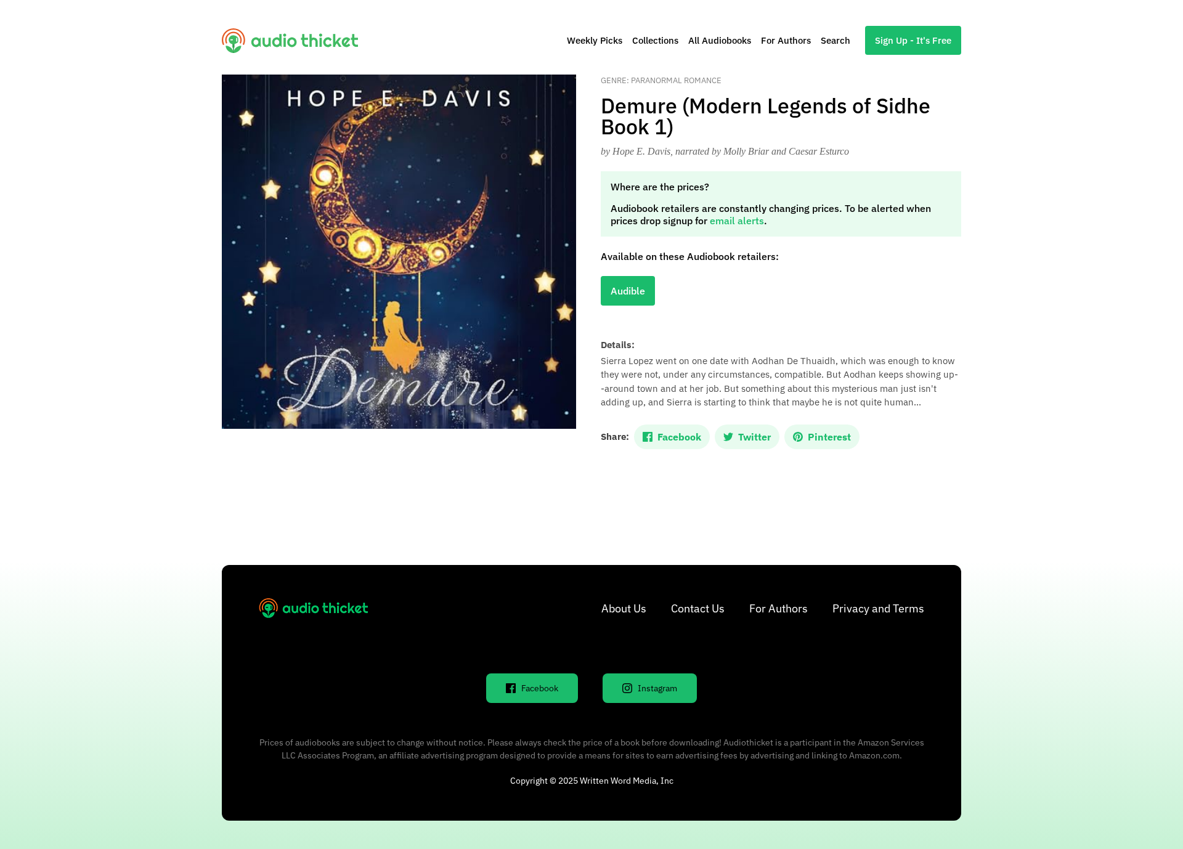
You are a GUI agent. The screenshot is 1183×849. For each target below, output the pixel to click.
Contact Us (698, 608)
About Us (623, 608)
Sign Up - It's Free (913, 40)
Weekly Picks (594, 40)
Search (835, 40)
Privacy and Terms (878, 608)
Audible (628, 291)
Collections (655, 40)
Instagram (657, 688)
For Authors (786, 40)
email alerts (737, 220)
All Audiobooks (719, 40)
